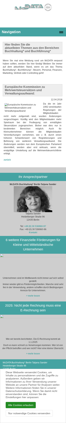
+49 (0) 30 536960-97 (35, 226)
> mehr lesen (33, 296)
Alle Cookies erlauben (20, 405)
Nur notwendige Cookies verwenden (29, 413)
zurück (7, 160)
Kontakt (33, 232)
